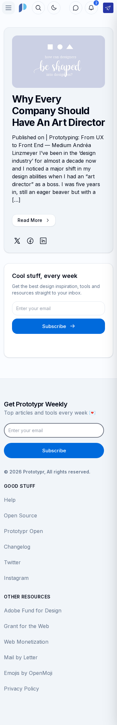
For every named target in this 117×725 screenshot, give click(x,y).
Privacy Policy (21, 688)
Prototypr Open (23, 531)
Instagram (16, 578)
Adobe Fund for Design (32, 610)
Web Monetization (26, 641)
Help (10, 500)
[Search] (38, 7)
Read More (30, 220)
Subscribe (54, 326)
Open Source (20, 515)
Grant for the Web (26, 626)
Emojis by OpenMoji (28, 673)
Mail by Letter (21, 657)
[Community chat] (75, 7)
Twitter (12, 562)
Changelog (17, 546)
